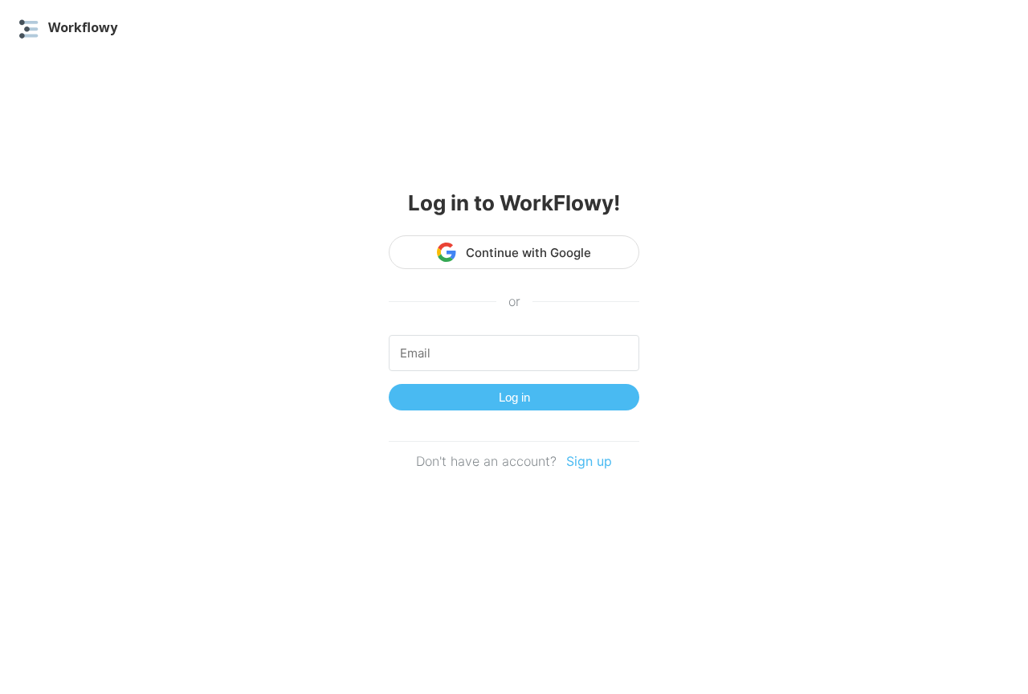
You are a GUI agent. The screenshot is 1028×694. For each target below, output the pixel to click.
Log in (514, 397)
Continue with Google (528, 252)
